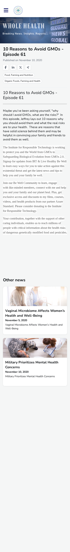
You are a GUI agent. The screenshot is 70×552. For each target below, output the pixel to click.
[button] (6, 10)
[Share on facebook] (5, 67)
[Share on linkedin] (13, 67)
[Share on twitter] (20, 67)
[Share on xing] (28, 67)
